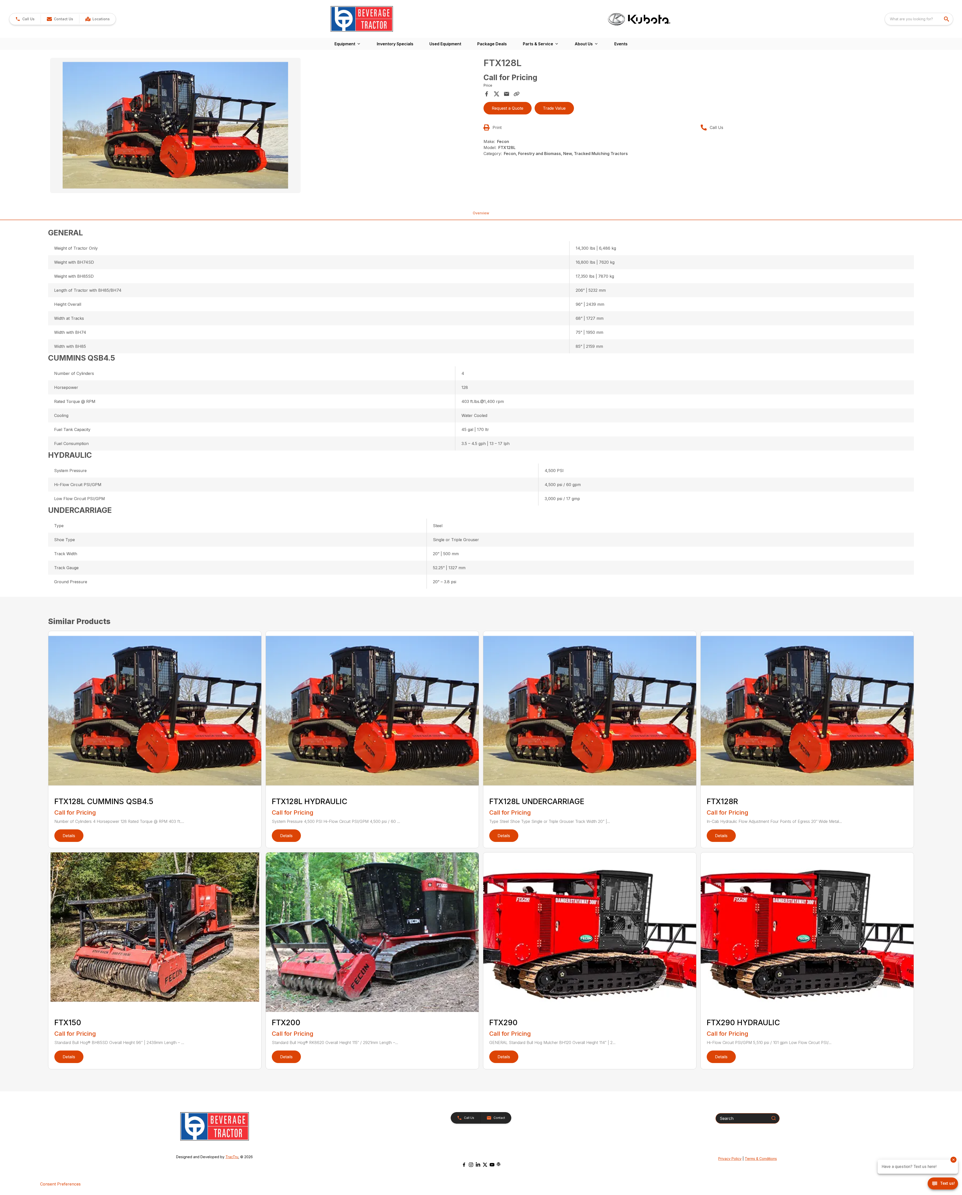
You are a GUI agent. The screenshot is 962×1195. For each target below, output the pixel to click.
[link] (97, 19)
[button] (25, 19)
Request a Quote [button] (507, 108)
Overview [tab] (481, 213)
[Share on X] (497, 94)
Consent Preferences (60, 1183)
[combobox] (919, 19)
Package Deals (492, 43)
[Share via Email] (507, 94)
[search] (947, 19)
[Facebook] (463, 1165)
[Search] (773, 1118)
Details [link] (69, 835)
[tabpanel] (264, 126)
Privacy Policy (730, 1158)
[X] (485, 1165)
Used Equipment (445, 43)
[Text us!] (943, 1183)
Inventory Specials (395, 43)
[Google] (499, 1164)
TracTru (231, 1157)
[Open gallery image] (175, 125)
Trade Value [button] (554, 108)
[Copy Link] (517, 94)
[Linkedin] (477, 1165)
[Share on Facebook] (487, 94)
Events (621, 43)
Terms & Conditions (761, 1158)
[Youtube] (492, 1165)
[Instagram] (470, 1165)
